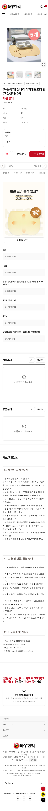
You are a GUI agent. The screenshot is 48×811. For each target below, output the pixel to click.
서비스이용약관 (7, 793)
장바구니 (22, 154)
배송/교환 (42, 173)
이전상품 (10, 166)
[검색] (41, 6)
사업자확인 (33, 760)
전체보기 (40, 360)
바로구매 (40, 154)
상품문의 (30, 173)
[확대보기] (43, 64)
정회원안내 (33, 793)
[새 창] (31, 360)
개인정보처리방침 (21, 793)
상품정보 (6, 173)
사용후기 (18, 173)
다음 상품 (37, 166)
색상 (6, 136)
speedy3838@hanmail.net (22, 651)
